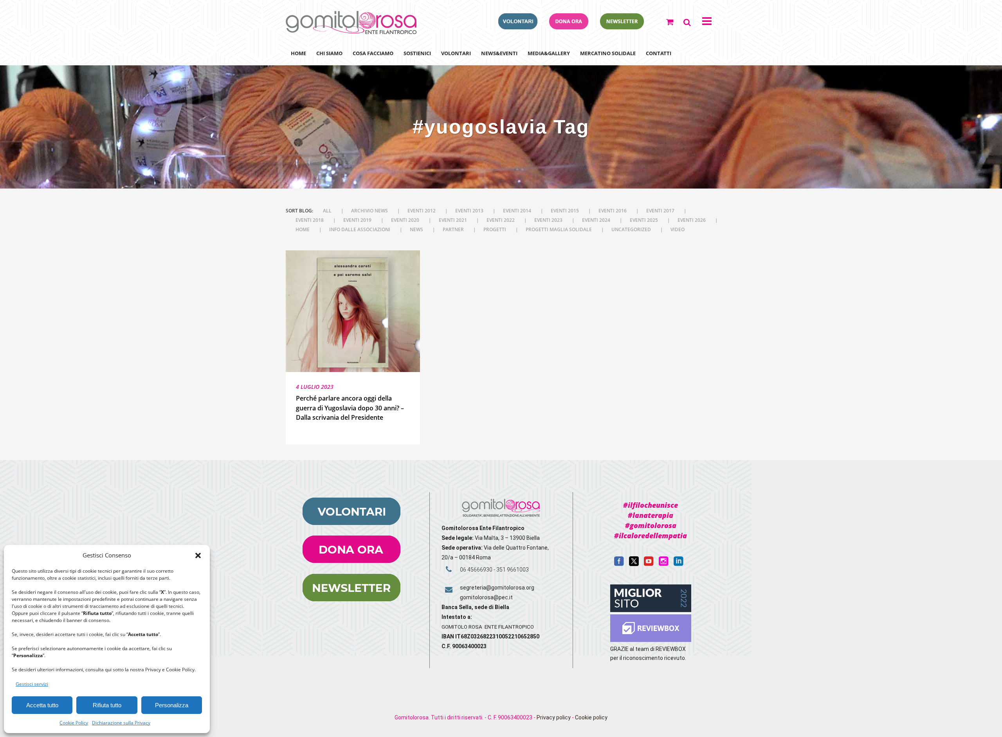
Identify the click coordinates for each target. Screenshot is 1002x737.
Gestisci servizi (32, 684)
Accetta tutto (42, 705)
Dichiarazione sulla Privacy (121, 722)
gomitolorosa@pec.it (487, 597)
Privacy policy (554, 717)
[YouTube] (649, 564)
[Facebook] (619, 564)
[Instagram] (664, 564)
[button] (198, 555)
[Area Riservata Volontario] (517, 27)
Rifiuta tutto (107, 705)
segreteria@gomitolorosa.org (497, 587)
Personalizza (171, 705)
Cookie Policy (73, 722)
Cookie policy (591, 717)
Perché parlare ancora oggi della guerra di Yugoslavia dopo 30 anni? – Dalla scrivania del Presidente (350, 408)
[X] (634, 564)
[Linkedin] (678, 564)
